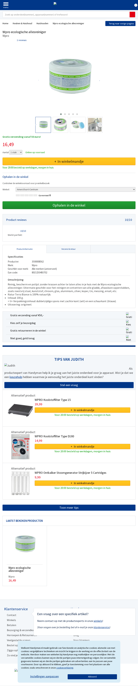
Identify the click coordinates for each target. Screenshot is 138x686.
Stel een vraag (69, 385)
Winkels (11, 620)
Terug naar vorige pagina (121, 23)
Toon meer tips (69, 508)
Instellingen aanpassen (44, 676)
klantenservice (102, 627)
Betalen (11, 625)
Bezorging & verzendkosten (23, 630)
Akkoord (92, 676)
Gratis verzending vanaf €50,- (27, 315)
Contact (11, 615)
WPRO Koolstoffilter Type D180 (54, 436)
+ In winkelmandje (69, 161)
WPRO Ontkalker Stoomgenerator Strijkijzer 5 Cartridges (70, 473)
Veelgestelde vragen (18, 640)
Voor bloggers (81, 640)
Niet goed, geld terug (22, 338)
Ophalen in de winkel (69, 205)
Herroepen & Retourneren (22, 635)
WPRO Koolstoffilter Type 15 (53, 400)
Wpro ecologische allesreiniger (19, 569)
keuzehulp (16, 377)
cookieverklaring (64, 667)
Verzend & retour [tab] (68, 249)
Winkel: (6, 189)
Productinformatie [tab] (24, 249)
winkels (98, 621)
